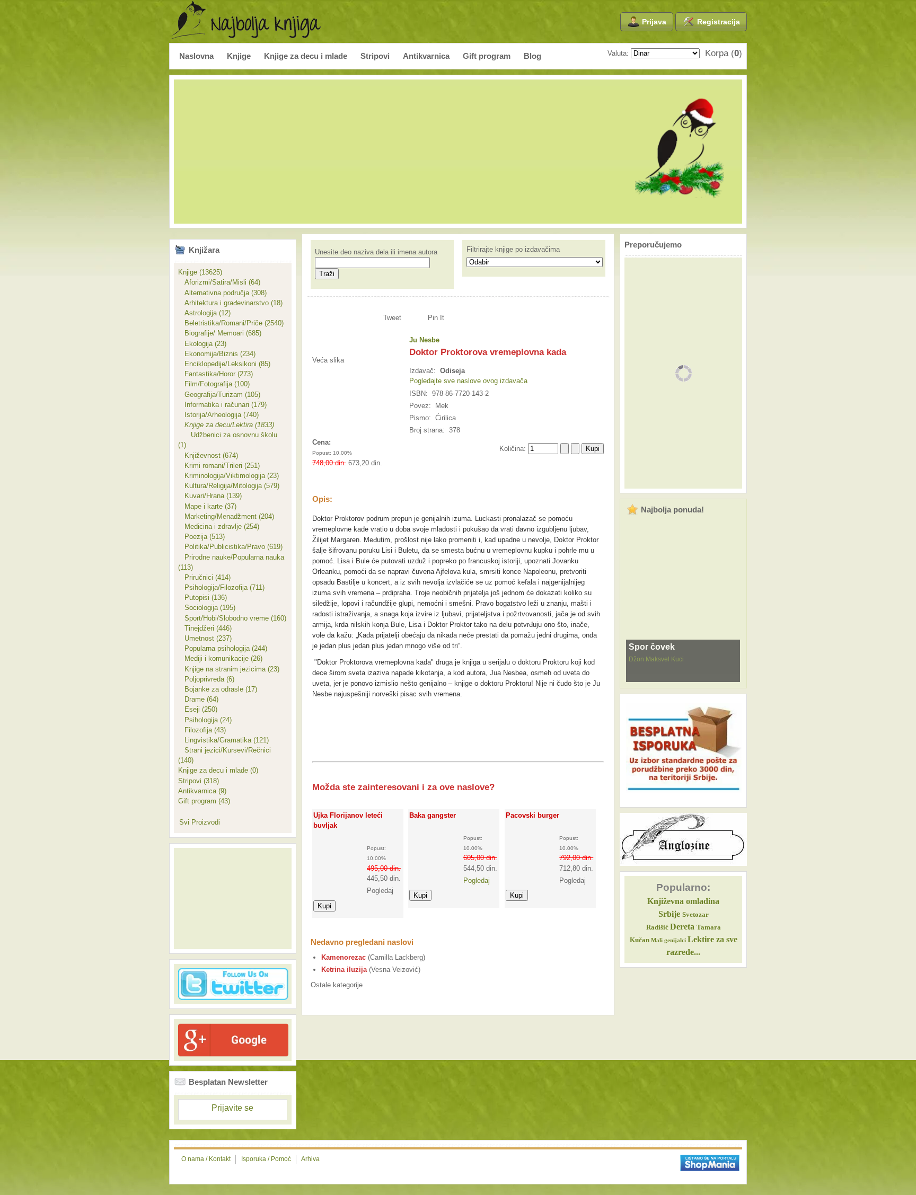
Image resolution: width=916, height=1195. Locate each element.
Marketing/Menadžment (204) (226, 516)
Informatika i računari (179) (222, 405)
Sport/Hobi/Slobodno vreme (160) (232, 618)
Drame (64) (198, 699)
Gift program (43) (204, 801)
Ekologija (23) (202, 344)
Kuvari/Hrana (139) (210, 496)
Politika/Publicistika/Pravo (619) (230, 547)
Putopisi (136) (202, 597)
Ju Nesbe (424, 340)
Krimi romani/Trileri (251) (219, 466)
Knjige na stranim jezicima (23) (228, 669)
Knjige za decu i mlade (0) (218, 770)
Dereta (682, 926)
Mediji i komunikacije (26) (220, 658)
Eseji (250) (197, 709)
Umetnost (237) (205, 638)
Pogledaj (476, 880)
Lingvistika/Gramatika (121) (223, 740)
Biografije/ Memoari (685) (219, 333)
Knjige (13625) (200, 272)
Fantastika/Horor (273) (215, 374)
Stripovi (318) (198, 781)
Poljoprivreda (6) (206, 679)
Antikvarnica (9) (202, 791)
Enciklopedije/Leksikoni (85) (224, 364)
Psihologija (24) (205, 720)
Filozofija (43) (202, 730)
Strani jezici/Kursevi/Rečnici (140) (224, 755)
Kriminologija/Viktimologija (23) (228, 476)
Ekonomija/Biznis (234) (217, 354)
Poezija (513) (201, 537)
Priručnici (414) (204, 577)
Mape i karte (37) (207, 506)
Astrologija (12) (204, 313)
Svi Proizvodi (199, 822)
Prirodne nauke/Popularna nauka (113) (231, 562)
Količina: (513, 449)
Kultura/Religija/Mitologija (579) (228, 486)
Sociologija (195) (206, 608)
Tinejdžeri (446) (205, 628)
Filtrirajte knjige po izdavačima (513, 249)
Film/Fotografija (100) (214, 384)
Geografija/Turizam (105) (219, 395)
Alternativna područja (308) (222, 293)
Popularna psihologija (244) (222, 648)
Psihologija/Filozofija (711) (221, 587)
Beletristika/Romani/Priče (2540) (231, 323)
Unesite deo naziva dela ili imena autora (376, 252)
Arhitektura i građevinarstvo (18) (230, 303)
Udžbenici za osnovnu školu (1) (227, 440)
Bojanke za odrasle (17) (217, 689)
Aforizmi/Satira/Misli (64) (219, 282)
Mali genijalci (668, 940)
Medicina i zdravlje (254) (218, 526)
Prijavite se (232, 1107)
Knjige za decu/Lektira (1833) (226, 425)
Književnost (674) (208, 455)
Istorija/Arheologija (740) (218, 415)
